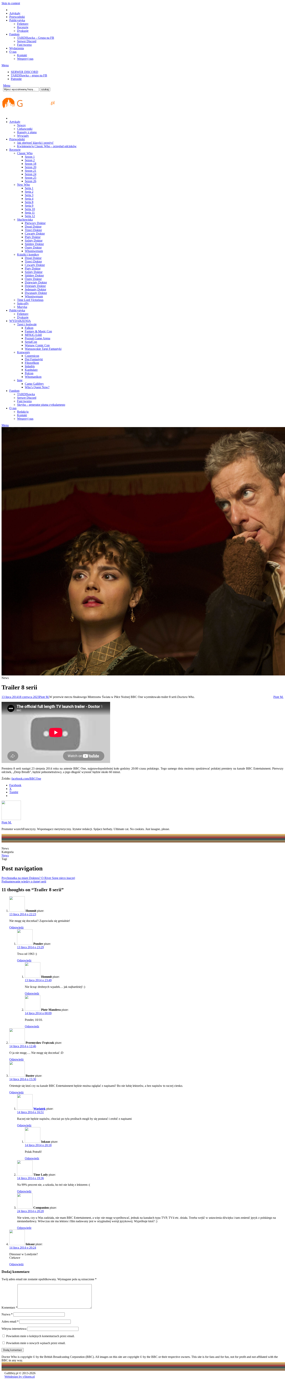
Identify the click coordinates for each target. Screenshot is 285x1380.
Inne (19, 380)
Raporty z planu (27, 132)
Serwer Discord (26, 41)
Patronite (16, 79)
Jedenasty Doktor (35, 289)
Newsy (21, 125)
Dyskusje (22, 30)
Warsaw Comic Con (37, 345)
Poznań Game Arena (37, 338)
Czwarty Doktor (35, 233)
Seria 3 (29, 195)
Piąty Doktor (33, 237)
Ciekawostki (24, 128)
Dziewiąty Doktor (36, 282)
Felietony (22, 23)
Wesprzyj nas (25, 58)
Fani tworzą (24, 44)
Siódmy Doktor (34, 244)
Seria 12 (30, 216)
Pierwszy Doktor (35, 223)
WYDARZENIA (20, 320)
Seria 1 (29, 188)
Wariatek (39, 1108)
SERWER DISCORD (24, 72)
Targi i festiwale (27, 324)
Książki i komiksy (28, 254)
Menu (5, 65)
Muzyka (22, 307)
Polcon (29, 373)
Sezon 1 (30, 156)
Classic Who (25, 153)
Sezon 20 (30, 167)
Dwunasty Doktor (36, 293)
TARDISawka (26, 394)
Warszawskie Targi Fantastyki (43, 348)
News (5, 855)
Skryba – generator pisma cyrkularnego (41, 404)
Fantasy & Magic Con (38, 331)
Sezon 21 (30, 170)
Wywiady (23, 135)
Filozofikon (32, 362)
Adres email (10, 1321)
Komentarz (9, 1307)
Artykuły (14, 13)
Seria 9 (29, 205)
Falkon (29, 327)
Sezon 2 (30, 160)
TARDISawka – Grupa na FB (35, 37)
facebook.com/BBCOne (26, 778)
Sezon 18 (30, 163)
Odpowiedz (16, 927)
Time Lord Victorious (30, 300)
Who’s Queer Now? (37, 387)
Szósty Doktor (33, 240)
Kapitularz (31, 369)
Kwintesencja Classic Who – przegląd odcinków (47, 146)
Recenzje (22, 27)
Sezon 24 (30, 174)
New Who (23, 184)
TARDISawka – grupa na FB (29, 75)
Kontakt (22, 55)
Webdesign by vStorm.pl (19, 1376)
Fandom (14, 34)
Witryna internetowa (14, 1328)
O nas (12, 51)
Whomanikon (33, 376)
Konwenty (23, 352)
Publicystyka (17, 20)
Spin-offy (23, 303)
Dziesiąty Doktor (35, 286)
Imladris (30, 366)
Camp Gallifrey (34, 383)
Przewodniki (17, 16)
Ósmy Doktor (33, 247)
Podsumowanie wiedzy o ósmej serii (24, 881)
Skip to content (11, 3)
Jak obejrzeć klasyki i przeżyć (35, 142)
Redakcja (22, 411)
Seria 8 (29, 202)
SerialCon (31, 341)
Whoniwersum (34, 251)
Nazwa (7, 1314)
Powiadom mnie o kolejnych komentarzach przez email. (40, 1336)
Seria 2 (29, 191)
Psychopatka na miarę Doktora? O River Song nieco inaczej (38, 878)
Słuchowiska (25, 219)
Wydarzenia (16, 48)
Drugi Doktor (33, 226)
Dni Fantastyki (34, 359)
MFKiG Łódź (33, 334)
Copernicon (32, 355)
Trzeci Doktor (33, 230)
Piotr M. (44, 697)
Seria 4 (29, 198)
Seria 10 (30, 209)
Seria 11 (30, 212)
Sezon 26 (30, 181)
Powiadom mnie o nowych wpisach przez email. (36, 1343)
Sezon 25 (30, 177)
